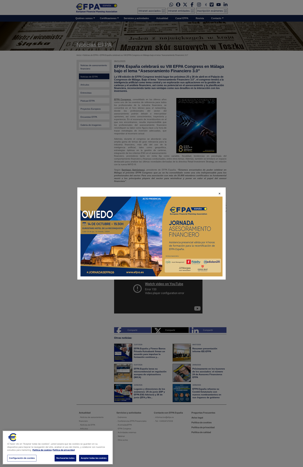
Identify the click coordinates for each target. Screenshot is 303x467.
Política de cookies (42, 450)
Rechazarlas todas (65, 458)
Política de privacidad (64, 450)
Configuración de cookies (22, 458)
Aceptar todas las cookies (94, 458)
